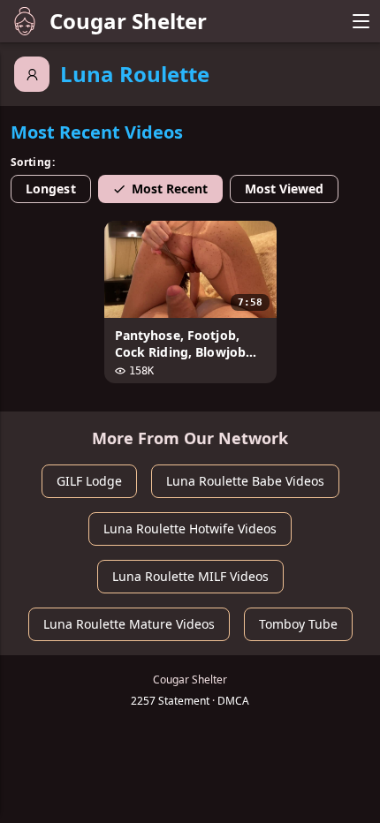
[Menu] (360, 21)
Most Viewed (284, 188)
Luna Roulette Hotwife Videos (190, 528)
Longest (51, 188)
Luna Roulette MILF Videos (190, 576)
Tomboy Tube (298, 623)
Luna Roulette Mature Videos (129, 623)
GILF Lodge (89, 480)
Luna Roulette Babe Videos (245, 480)
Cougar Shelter (128, 20)
